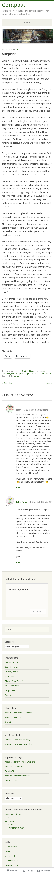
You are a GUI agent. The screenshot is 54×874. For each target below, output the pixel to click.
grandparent (40, 373)
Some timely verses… (13, 667)
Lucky (48, 383)
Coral (7, 817)
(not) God (7, 383)
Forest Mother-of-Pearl (14, 828)
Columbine (9, 821)
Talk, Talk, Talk (11, 780)
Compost (13, 5)
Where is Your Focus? (14, 681)
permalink (18, 376)
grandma (23, 373)
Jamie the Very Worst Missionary (18, 713)
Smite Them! (10, 676)
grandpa (30, 373)
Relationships (27, 371)
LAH (17, 49)
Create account (11, 846)
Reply (19, 488)
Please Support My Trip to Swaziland (20, 762)
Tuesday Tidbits (11, 662)
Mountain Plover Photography (17, 739)
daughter (10, 373)
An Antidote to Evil (12, 685)
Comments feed (11, 860)
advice (45, 371)
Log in (7, 851)
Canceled (9, 695)
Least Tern (9, 824)
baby (4, 373)
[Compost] (27, 42)
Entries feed (10, 856)
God (16, 373)
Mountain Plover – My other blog (18, 744)
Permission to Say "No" (14, 766)
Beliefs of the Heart (13, 717)
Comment (38, 611)
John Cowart (22, 502)
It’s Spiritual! (10, 690)
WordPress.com (11, 865)
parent (48, 373)
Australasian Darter (13, 814)
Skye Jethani (10, 722)
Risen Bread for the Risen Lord (17, 776)
